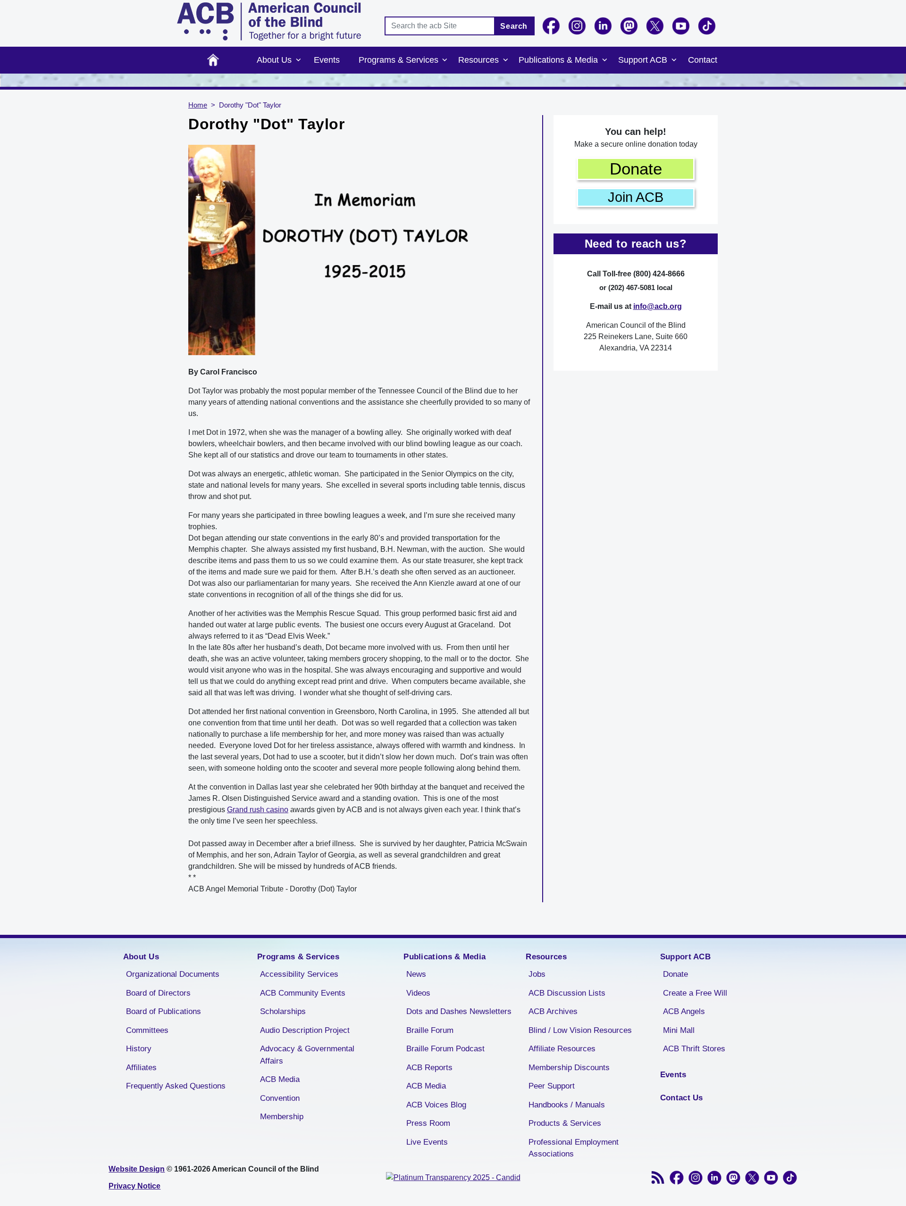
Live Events (427, 1142)
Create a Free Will (695, 993)
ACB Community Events (302, 993)
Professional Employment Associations (573, 1148)
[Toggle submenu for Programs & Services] (445, 60)
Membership (281, 1116)
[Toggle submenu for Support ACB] (674, 60)
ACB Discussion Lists (566, 993)
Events (327, 60)
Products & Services (564, 1123)
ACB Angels (684, 1011)
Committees (147, 1030)
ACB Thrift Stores (694, 1048)
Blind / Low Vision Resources (580, 1030)
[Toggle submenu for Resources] (505, 60)
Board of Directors (158, 993)
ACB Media (280, 1079)
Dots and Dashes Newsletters (459, 1011)
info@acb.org (657, 306)
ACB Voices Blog (436, 1104)
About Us (274, 60)
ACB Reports (429, 1067)
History (138, 1048)
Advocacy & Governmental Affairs (307, 1054)
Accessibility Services (299, 974)
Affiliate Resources (562, 1048)
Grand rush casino (257, 810)
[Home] (269, 21)
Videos (418, 993)
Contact (702, 60)
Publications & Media (558, 60)
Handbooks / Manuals (566, 1104)
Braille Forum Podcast (445, 1048)
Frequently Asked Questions (176, 1085)
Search (514, 26)
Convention (280, 1098)
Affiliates (141, 1067)
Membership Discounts (569, 1067)
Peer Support (551, 1085)
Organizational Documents (172, 974)
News (416, 974)
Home (213, 60)
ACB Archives (553, 1011)
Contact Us (681, 1097)
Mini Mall (679, 1030)
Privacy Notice (134, 1186)
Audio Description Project (305, 1030)
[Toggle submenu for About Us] (298, 60)
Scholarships (283, 1011)
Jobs (536, 974)
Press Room (428, 1123)
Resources (478, 60)
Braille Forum (429, 1030)
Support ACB (642, 60)
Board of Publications (163, 1011)
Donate (636, 168)
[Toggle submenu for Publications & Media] (604, 60)
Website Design (137, 1169)
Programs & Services (398, 60)
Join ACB (635, 197)
